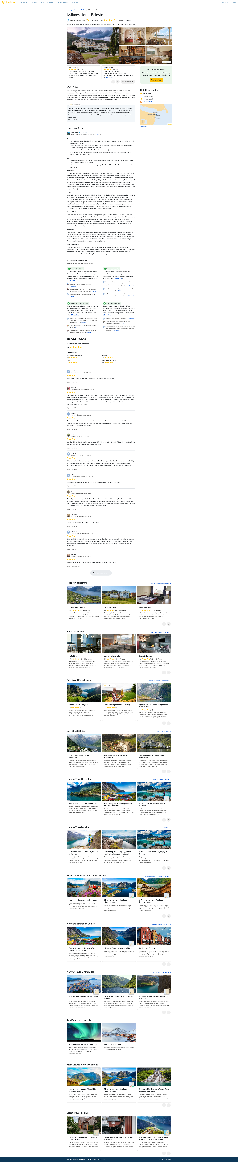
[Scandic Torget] (154, 643)
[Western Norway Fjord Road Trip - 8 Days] (84, 984)
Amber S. (131, 286)
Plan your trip (225, 2)
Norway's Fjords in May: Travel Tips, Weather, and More (154, 1090)
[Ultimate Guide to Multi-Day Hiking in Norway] (84, 839)
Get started (156, 80)
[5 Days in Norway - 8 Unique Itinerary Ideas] (119, 887)
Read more (110, 378)
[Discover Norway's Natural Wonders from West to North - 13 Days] (154, 1125)
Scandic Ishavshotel (112, 656)
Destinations (23, 2)
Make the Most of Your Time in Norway (156, 876)
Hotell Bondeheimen (77, 656)
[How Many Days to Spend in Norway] (84, 887)
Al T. (76, 327)
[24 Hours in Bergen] (154, 936)
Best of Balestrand (163, 731)
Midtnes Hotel (145, 607)
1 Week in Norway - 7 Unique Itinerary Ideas (151, 901)
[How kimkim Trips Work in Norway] (84, 1032)
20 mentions (118, 278)
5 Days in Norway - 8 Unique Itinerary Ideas (115, 901)
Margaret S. (84, 322)
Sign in (235, 2)
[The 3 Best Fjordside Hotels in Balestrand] (154, 743)
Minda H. (88, 332)
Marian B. (131, 318)
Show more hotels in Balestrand (159, 583)
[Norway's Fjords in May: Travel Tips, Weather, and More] (154, 1077)
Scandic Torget (145, 656)
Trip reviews (74, 2)
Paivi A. (120, 291)
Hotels (42, 2)
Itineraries (33, 2)
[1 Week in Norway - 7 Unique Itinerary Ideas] (154, 887)
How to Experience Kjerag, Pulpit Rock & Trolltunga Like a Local (117, 853)
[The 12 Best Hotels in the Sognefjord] (84, 743)
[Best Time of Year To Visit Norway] (84, 791)
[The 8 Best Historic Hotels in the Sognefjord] (119, 743)
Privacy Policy (102, 1159)
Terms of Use (92, 1159)
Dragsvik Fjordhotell (77, 607)
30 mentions (71, 280)
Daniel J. (73, 286)
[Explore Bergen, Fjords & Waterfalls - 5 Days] (119, 984)
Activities (51, 2)
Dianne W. (131, 296)
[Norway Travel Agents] (119, 1032)
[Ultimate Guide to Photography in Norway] (154, 839)
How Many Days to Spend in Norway (83, 900)
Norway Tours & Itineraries (160, 972)
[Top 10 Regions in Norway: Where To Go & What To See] (119, 791)
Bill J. (72, 296)
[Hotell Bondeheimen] (84, 643)
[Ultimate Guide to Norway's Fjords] (119, 936)
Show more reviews (100, 573)
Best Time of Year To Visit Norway (83, 803)
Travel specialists (62, 2)
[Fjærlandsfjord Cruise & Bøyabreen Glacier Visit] (154, 692)
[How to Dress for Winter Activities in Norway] (119, 1125)
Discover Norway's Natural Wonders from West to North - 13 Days (154, 1138)
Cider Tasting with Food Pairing (117, 705)
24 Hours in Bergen (147, 948)
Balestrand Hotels (80, 10)
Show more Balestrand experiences (158, 681)
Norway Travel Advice (162, 828)
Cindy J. (95, 291)
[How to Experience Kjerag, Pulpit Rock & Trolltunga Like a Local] (119, 839)
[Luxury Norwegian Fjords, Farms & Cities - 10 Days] (84, 1125)
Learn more (97, 134)
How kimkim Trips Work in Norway (83, 1044)
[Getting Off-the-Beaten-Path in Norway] (154, 791)
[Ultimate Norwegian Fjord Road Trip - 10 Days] (154, 984)
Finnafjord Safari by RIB (78, 705)
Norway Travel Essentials (161, 779)
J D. (124, 323)
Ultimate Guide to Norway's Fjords (118, 948)
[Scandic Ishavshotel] (119, 643)
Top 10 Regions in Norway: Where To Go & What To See (118, 804)
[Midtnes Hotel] (154, 595)
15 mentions (107, 315)
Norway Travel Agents (113, 1044)
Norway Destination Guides (160, 924)
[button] (113, 82)
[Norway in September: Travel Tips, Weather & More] (84, 1077)
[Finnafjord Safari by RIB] (84, 692)
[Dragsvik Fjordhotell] (84, 595)
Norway (69, 10)
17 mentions (75, 315)
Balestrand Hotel (111, 607)
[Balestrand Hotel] (119, 595)
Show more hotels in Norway (160, 632)
